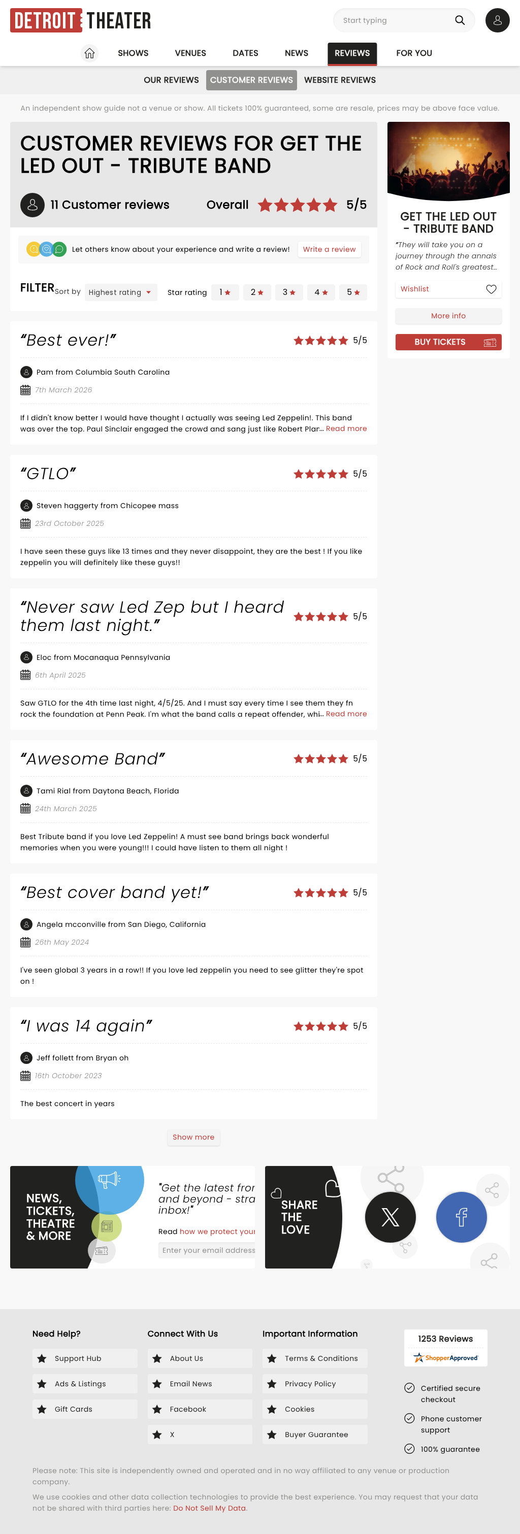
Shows (133, 53)
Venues (191, 53)
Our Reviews (171, 80)
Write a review (329, 249)
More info (448, 316)
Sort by (68, 291)
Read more (346, 428)
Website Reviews (340, 80)
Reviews (352, 53)
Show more (193, 1137)
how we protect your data (229, 1231)
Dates (245, 53)
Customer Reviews (251, 80)
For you (415, 53)
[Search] (462, 20)
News (296, 53)
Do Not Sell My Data (209, 1508)
